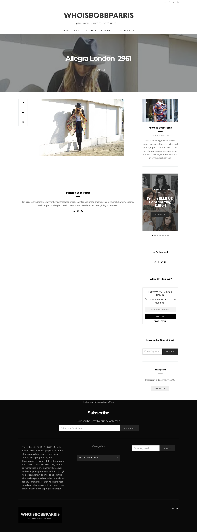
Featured (167, 189)
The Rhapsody (126, 30)
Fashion (158, 189)
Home (66, 30)
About (77, 30)
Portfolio (107, 30)
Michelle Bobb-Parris (78, 192)
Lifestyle (158, 192)
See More (160, 388)
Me (165, 192)
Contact (91, 30)
